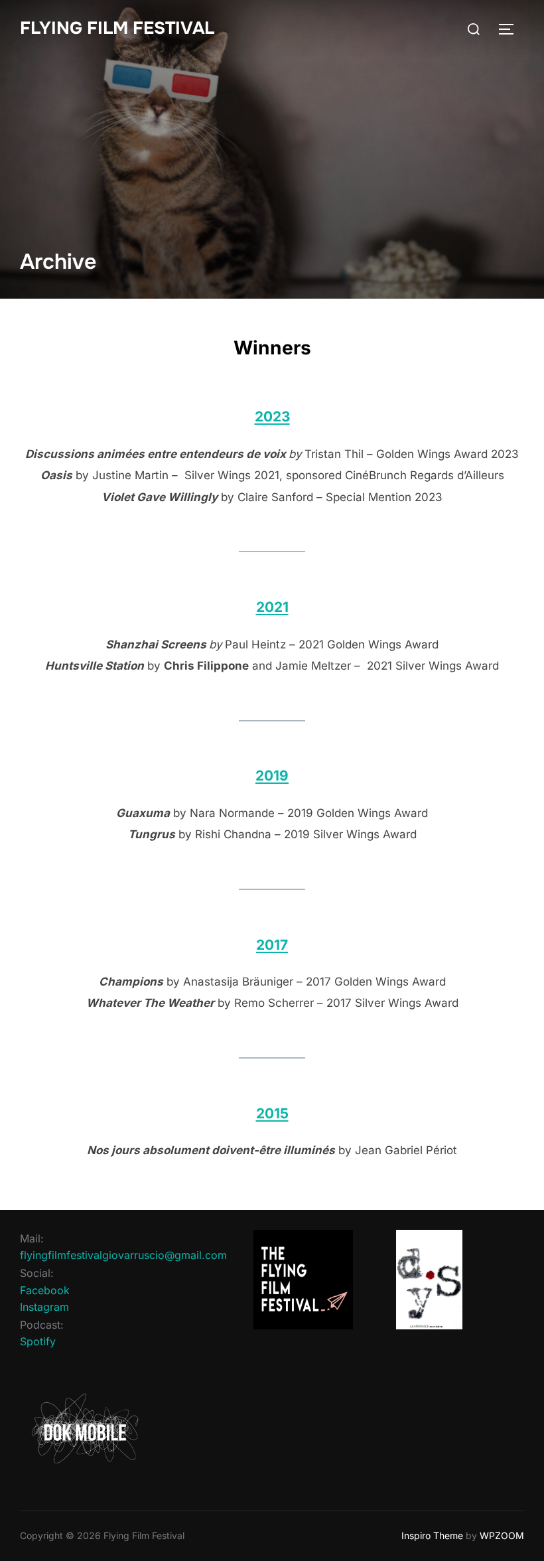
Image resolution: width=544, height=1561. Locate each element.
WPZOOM (502, 1535)
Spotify (38, 1341)
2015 (272, 1113)
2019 (272, 775)
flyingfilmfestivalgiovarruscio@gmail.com (123, 1255)
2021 (272, 607)
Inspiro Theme (432, 1535)
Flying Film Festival (117, 28)
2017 (272, 944)
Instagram (44, 1306)
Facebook (45, 1290)
